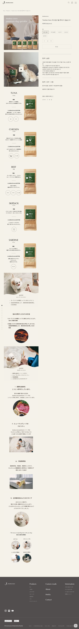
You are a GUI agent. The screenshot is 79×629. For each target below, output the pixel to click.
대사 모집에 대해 (68, 589)
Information (69, 584)
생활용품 (31, 596)
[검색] (68, 3)
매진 (56, 47)
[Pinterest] (51, 99)
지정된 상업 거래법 (70, 625)
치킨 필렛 (53, 32)
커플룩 (31, 589)
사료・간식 (32, 594)
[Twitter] (49, 99)
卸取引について (68, 594)
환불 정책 (54, 625)
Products (8, 10)
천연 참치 (45, 32)
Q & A (30, 625)
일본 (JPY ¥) (7, 621)
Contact (49, 600)
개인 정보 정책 (61, 625)
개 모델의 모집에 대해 (69, 591)
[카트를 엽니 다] (72, 3)
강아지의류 (32, 591)
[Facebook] (47, 99)
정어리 (44, 36)
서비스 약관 (47, 625)
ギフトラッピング (33, 601)
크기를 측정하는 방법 (38, 625)
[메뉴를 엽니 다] (76, 2)
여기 (52, 96)
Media (48, 595)
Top (4, 10)
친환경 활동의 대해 (69, 587)
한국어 (16, 621)
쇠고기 (60, 32)
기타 (30, 598)
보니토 (66, 32)
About (48, 589)
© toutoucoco (8, 626)
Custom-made (51, 584)
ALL (30, 587)
